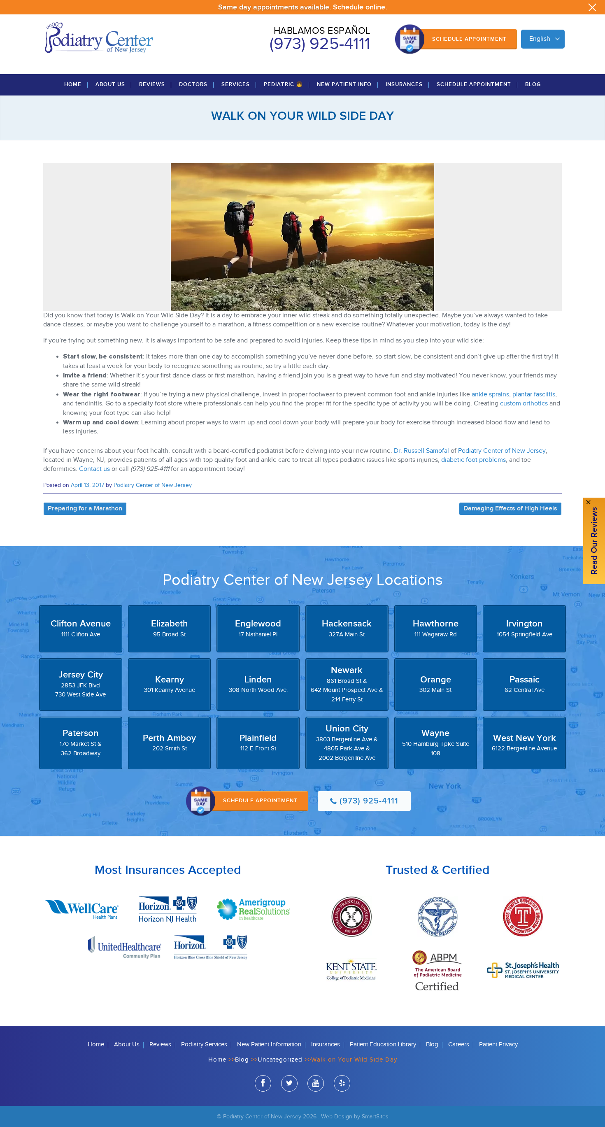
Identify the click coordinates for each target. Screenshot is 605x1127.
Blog (533, 84)
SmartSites (375, 1116)
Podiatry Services (204, 1044)
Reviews (152, 84)
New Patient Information (269, 1044)
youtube (315, 1083)
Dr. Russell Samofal (421, 451)
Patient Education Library (383, 1044)
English (539, 39)
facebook (263, 1083)
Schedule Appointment (469, 39)
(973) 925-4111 (320, 44)
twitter (289, 1083)
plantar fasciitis (533, 394)
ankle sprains (490, 394)
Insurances (404, 84)
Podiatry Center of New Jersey (502, 451)
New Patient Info (344, 84)
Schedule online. (360, 7)
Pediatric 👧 (283, 84)
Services (235, 84)
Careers (458, 1044)
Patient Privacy (498, 1044)
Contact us (94, 469)
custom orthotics (524, 403)
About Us (110, 84)
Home (72, 84)
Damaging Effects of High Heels (510, 508)
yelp (342, 1083)
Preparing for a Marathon (85, 508)
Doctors (193, 84)
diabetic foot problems (473, 460)
